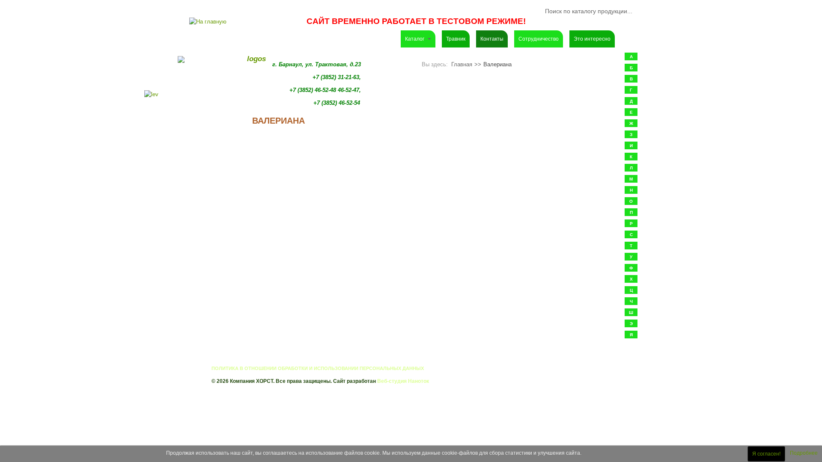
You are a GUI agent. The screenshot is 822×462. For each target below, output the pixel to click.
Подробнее (804, 453)
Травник (455, 39)
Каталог (415, 39)
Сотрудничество (538, 39)
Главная (461, 64)
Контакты (491, 39)
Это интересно (592, 39)
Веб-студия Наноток (403, 381)
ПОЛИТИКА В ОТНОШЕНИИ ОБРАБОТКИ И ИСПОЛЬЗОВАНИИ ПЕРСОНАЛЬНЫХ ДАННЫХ (317, 368)
